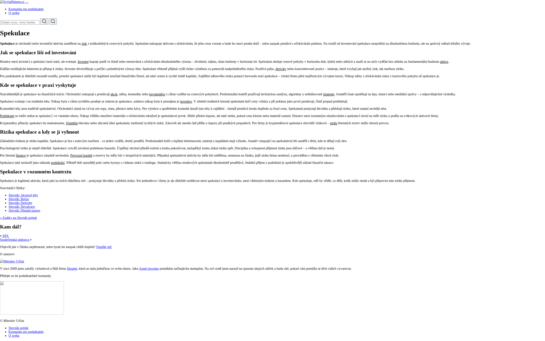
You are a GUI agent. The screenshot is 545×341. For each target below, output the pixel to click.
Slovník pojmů (18, 328)
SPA (6, 236)
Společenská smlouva (15, 239)
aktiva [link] (444, 61)
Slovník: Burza (19, 199)
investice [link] (186, 101)
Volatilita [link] (72, 123)
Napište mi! (104, 247)
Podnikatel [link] (7, 116)
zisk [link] (84, 43)
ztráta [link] (333, 123)
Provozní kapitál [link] (81, 155)
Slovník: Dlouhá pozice (24, 210)
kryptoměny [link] (157, 94)
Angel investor (149, 268)
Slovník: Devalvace (22, 206)
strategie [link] (328, 94)
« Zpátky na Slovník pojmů (18, 218)
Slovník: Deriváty (20, 203)
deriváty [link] (280, 69)
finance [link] (21, 155)
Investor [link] (83, 61)
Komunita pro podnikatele (26, 9)
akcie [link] (114, 94)
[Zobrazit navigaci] (27, 3)
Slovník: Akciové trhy (23, 195)
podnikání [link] (58, 162)
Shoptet (72, 268)
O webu (14, 13)
